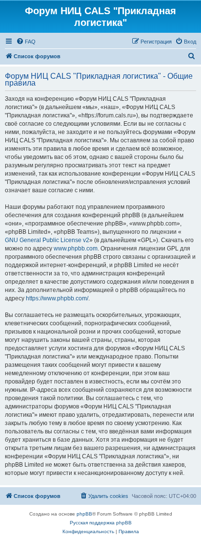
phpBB (84, 514)
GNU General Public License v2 (47, 240)
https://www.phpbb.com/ (57, 298)
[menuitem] (26, 41)
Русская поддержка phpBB (101, 522)
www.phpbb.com (76, 248)
